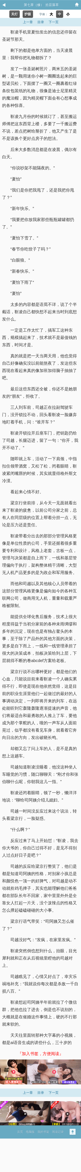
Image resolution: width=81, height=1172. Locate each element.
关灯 (14, 14)
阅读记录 (58, 1132)
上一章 (28, 22)
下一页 (54, 22)
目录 (40, 22)
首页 (20, 1132)
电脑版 (30, 1132)
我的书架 (43, 1132)
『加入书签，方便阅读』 (40, 1053)
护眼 (28, 14)
